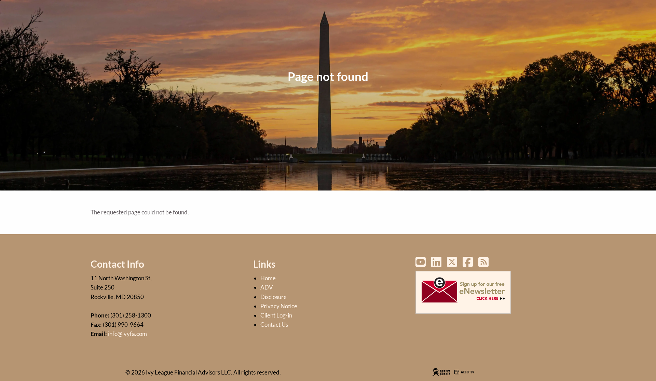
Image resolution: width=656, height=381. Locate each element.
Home (268, 278)
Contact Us (274, 324)
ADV (266, 287)
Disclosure (273, 296)
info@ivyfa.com (127, 333)
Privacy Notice (278, 306)
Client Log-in (276, 315)
